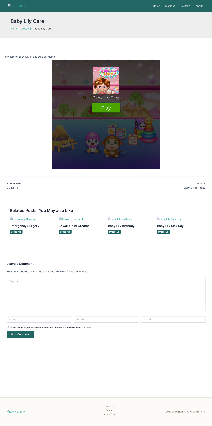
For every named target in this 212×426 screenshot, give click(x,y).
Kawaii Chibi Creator (74, 226)
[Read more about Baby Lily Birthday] (120, 218)
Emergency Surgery (24, 226)
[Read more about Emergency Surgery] (22, 218)
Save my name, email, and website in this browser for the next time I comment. (51, 327)
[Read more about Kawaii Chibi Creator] (72, 218)
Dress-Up (16, 231)
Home (156, 5)
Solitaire (185, 5)
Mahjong (170, 5)
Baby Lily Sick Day (170, 226)
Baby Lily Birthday (121, 226)
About (199, 5)
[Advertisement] (106, 374)
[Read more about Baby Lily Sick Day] (169, 218)
